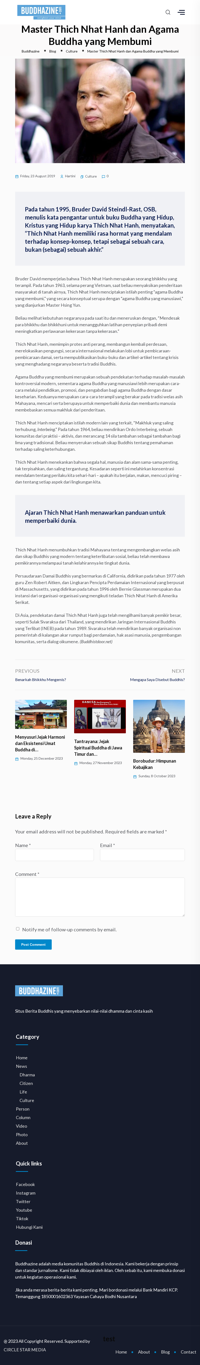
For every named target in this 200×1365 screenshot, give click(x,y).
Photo (22, 1134)
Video (21, 1126)
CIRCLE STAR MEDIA (25, 1349)
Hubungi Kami (29, 1227)
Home (22, 1057)
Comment (27, 874)
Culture (91, 176)
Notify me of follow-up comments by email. (69, 929)
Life (23, 1091)
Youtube (24, 1210)
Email (107, 845)
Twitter (23, 1201)
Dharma (27, 1074)
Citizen (26, 1083)
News (21, 1066)
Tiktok (22, 1218)
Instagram (25, 1193)
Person (23, 1109)
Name (23, 845)
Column (23, 1117)
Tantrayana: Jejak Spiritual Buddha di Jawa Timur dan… (39, 748)
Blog (165, 1351)
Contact (188, 1351)
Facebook (25, 1184)
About (22, 1143)
